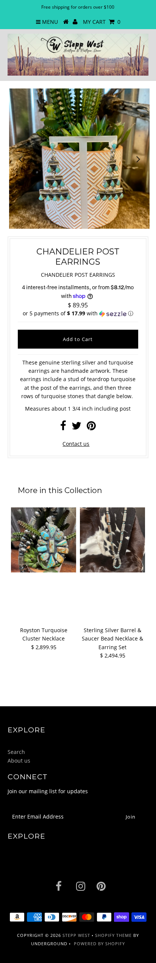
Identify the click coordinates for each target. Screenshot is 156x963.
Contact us (75, 443)
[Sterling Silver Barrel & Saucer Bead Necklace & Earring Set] (112, 539)
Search (16, 751)
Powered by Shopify (99, 943)
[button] (78, 313)
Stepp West (76, 935)
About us (19, 760)
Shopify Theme (113, 935)
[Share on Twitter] (76, 427)
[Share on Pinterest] (91, 427)
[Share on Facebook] (63, 427)
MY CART (101, 21)
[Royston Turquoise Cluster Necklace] (43, 539)
